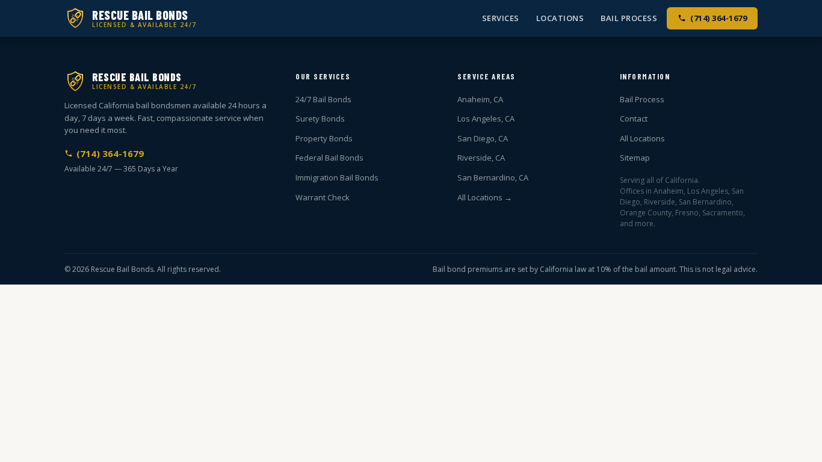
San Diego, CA (482, 138)
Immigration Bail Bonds (337, 177)
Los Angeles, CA (486, 118)
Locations (560, 18)
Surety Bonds (320, 118)
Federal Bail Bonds (329, 157)
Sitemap (635, 157)
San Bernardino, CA (492, 177)
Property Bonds (324, 138)
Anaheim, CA (480, 99)
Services (500, 18)
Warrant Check (322, 197)
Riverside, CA (481, 157)
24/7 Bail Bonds (323, 99)
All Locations (642, 138)
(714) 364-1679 (718, 18)
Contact (633, 118)
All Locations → (484, 197)
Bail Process (629, 18)
